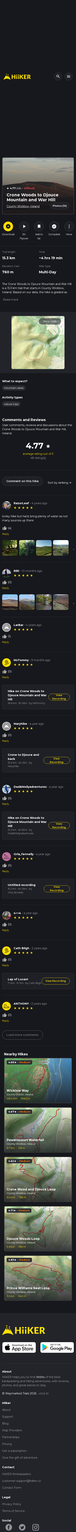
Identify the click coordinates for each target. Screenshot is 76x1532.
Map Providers (12, 1430)
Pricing (7, 1444)
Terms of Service (13, 1511)
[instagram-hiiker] (35, 1527)
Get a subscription (14, 1451)
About (6, 1410)
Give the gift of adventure (19, 1457)
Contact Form (11, 1487)
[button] (10, 299)
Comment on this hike (22, 481)
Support (7, 1416)
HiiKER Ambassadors (16, 1474)
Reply (5, 533)
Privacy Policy (11, 1504)
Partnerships (10, 1437)
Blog (5, 1423)
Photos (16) (60, 205)
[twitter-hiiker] (22, 1527)
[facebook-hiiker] (9, 1527)
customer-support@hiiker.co (21, 1481)
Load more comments (22, 1035)
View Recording (59, 697)
